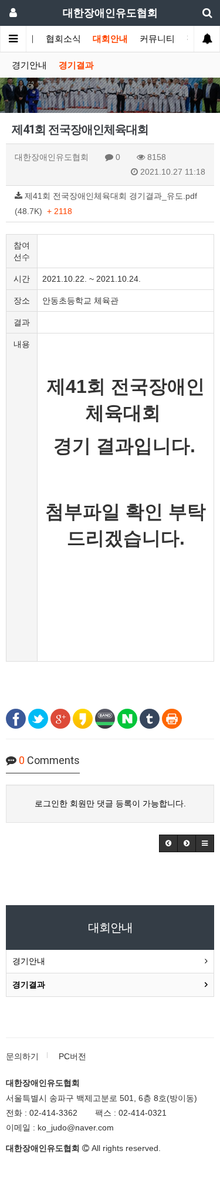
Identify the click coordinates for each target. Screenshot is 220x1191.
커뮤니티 (157, 39)
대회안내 (110, 39)
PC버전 (72, 1056)
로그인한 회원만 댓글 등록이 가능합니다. (110, 803)
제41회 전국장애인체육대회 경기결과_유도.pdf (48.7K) (106, 203)
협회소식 (63, 39)
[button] (168, 843)
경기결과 (76, 65)
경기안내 (29, 65)
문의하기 (22, 1056)
